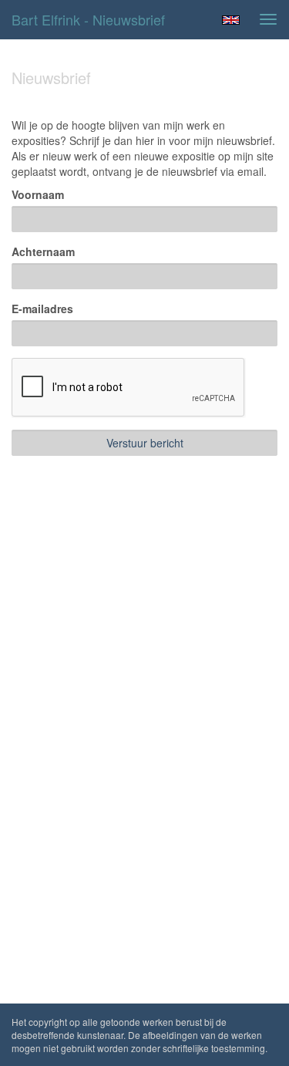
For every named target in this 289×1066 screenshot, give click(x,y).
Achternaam (43, 251)
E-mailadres (42, 308)
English (231, 20)
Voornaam (38, 194)
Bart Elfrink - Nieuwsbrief (88, 19)
